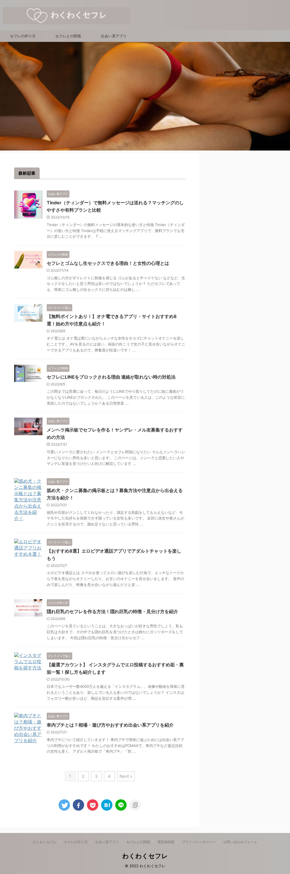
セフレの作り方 (23, 36)
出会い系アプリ (114, 36)
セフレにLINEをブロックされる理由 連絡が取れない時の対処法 (111, 377)
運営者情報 (165, 842)
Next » (126, 776)
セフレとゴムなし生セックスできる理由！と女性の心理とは (108, 263)
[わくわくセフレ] (106, 805)
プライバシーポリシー (199, 842)
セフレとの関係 (68, 36)
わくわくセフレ (45, 842)
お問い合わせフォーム (240, 842)
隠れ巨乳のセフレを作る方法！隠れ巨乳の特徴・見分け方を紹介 (112, 611)
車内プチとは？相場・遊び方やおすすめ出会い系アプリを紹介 (110, 725)
